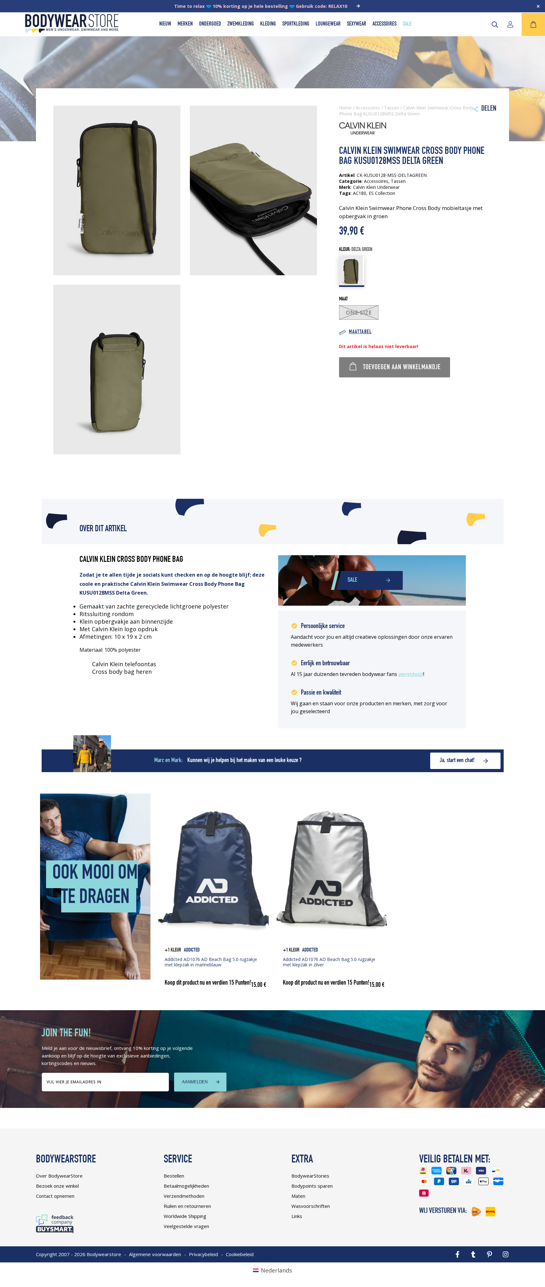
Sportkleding (295, 24)
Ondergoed (210, 24)
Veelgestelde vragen (186, 1226)
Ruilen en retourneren (187, 1206)
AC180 (359, 193)
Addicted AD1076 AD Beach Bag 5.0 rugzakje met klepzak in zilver (329, 962)
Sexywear (356, 24)
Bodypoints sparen (312, 1186)
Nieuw (165, 24)
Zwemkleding (240, 24)
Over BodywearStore (59, 1176)
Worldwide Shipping (185, 1216)
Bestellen (174, 1176)
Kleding (268, 24)
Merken (185, 24)
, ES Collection (380, 193)
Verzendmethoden (184, 1196)
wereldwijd (410, 674)
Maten (298, 1196)
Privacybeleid (203, 1254)
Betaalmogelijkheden (186, 1186)
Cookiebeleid (240, 1254)
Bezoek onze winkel (57, 1186)
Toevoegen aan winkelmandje (402, 367)
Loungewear (328, 24)
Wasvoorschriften (310, 1206)
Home (345, 108)
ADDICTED (192, 950)
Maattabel (360, 332)
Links (296, 1216)
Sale (407, 24)
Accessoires (384, 24)
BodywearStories (310, 1176)
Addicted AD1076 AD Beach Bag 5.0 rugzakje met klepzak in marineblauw (211, 962)
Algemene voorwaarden (155, 1254)
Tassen (391, 108)
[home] (71, 30)
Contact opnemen (55, 1196)
